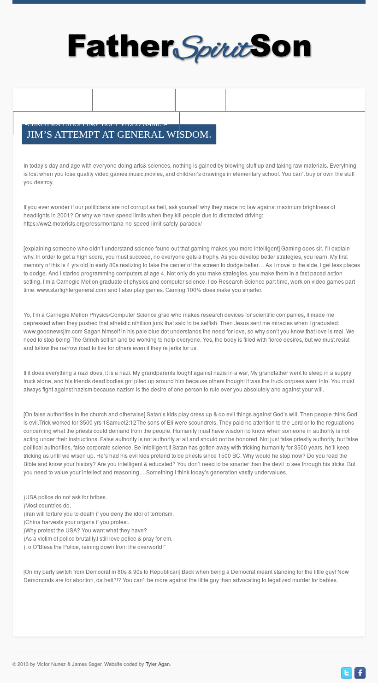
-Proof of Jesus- (52, 100)
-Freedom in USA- (133, 100)
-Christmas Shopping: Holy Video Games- (96, 124)
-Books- (200, 100)
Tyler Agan (158, 663)
